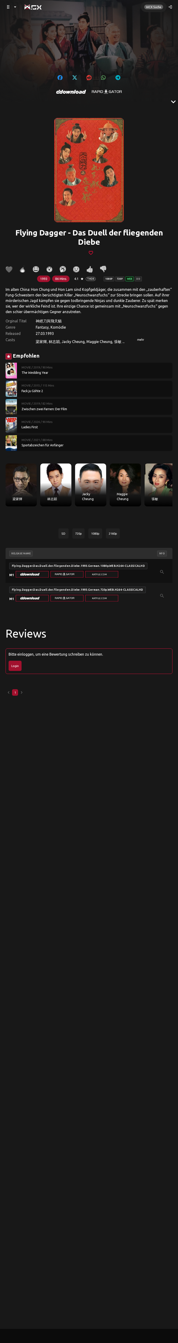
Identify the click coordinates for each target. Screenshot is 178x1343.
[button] (32, 574)
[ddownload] (71, 91)
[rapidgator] (107, 91)
